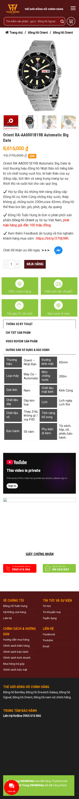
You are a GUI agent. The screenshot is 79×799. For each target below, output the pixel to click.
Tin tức (47, 606)
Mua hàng (35, 264)
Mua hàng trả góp (14, 663)
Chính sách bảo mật (15, 669)
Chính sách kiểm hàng (16, 645)
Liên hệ (7, 618)
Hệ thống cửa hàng (14, 612)
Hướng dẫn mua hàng (16, 639)
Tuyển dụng (50, 618)
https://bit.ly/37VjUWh (52, 238)
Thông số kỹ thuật (19, 324)
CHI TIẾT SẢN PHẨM (18, 332)
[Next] (69, 76)
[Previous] (8, 76)
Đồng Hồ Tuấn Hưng (15, 606)
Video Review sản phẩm (21, 341)
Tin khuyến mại (52, 612)
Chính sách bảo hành (15, 651)
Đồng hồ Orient (38, 32)
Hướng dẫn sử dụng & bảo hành (28, 350)
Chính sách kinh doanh (17, 657)
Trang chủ (16, 32)
